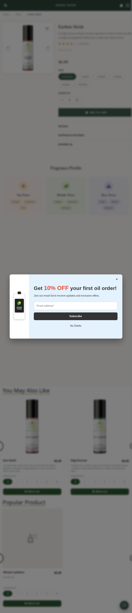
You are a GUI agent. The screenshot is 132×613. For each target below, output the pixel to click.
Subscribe (75, 316)
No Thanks (75, 325)
